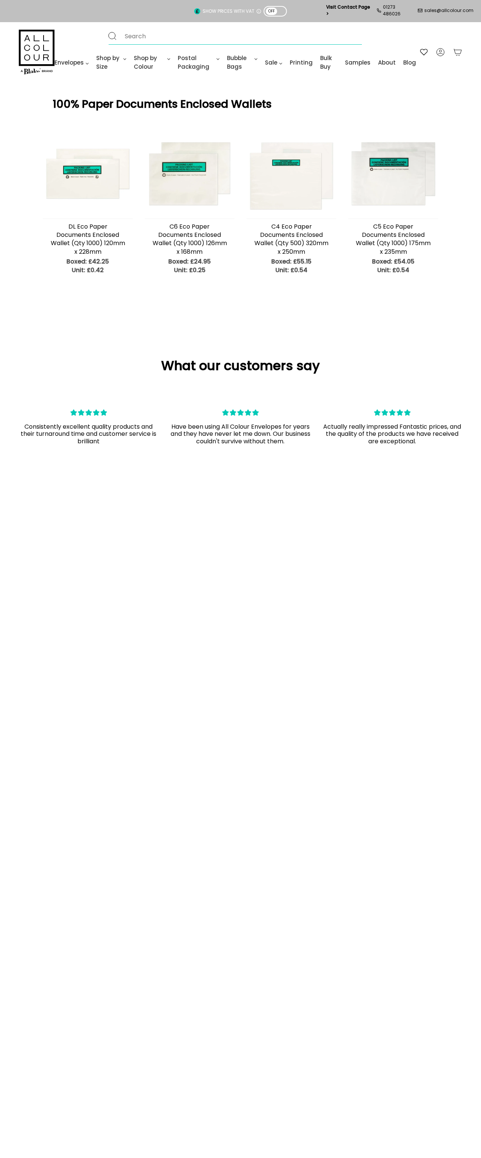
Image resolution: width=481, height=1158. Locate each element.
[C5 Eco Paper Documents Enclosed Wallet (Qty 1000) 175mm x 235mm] (393, 173)
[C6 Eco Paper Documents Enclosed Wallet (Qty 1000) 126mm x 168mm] (189, 173)
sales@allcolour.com (448, 10)
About (387, 62)
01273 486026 (392, 10)
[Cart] (457, 52)
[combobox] (227, 36)
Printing (301, 62)
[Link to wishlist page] (424, 52)
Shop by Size (107, 62)
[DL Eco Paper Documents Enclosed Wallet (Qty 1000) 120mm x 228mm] (88, 173)
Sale (271, 62)
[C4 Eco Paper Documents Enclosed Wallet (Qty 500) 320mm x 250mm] (291, 173)
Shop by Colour (145, 62)
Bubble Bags (237, 62)
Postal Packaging (193, 62)
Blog (409, 62)
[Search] (112, 36)
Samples (358, 62)
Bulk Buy (326, 62)
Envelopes (69, 62)
